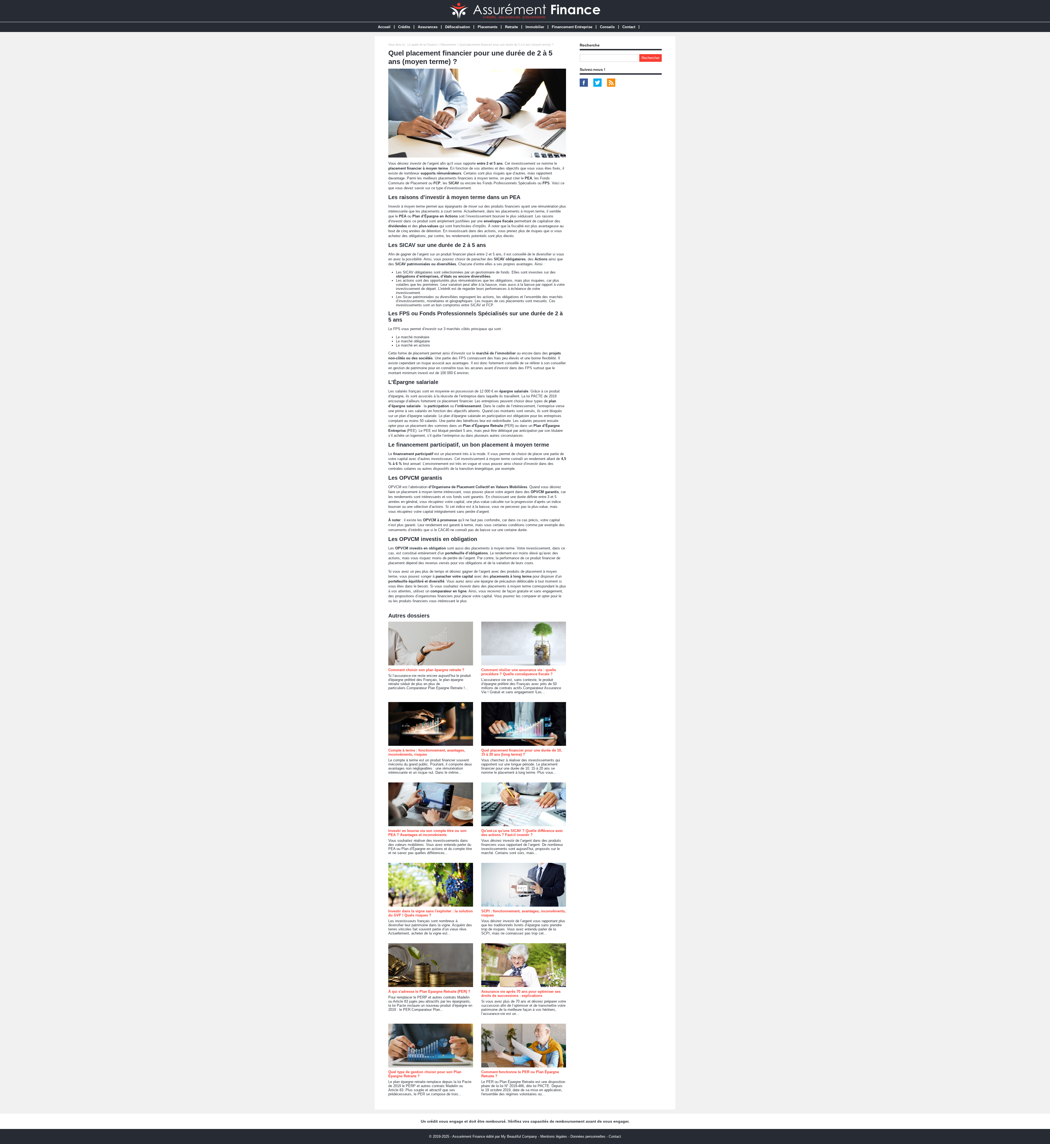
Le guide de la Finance (422, 44)
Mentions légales (553, 1136)
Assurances (428, 27)
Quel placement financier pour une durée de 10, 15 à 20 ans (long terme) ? (521, 752)
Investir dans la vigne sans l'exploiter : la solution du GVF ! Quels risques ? (430, 913)
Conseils (607, 27)
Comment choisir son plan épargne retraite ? (426, 670)
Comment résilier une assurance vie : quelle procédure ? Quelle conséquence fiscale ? (518, 672)
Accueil (384, 27)
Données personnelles (587, 1136)
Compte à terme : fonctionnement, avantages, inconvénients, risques (426, 752)
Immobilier (535, 27)
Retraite (511, 27)
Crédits (404, 27)
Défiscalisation (457, 27)
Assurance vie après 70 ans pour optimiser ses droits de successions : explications (521, 993)
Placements (487, 27)
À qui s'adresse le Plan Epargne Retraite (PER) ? (429, 991)
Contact (628, 27)
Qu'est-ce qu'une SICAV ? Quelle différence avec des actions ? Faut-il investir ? (522, 833)
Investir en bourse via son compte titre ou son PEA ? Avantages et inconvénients (427, 833)
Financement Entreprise (572, 27)
